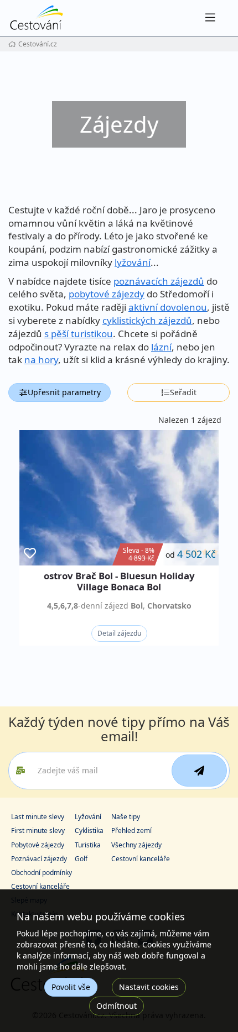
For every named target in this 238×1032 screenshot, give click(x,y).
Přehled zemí (131, 830)
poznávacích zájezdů (158, 281)
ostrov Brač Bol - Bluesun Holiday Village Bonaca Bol (119, 581)
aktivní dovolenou (167, 307)
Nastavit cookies (149, 987)
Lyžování (88, 816)
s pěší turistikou (78, 333)
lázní (161, 346)
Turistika (88, 845)
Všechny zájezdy (136, 845)
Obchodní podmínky (41, 872)
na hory (41, 359)
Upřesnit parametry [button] (64, 392)
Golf (81, 858)
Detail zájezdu (119, 633)
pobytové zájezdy (106, 293)
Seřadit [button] (183, 392)
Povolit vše (70, 987)
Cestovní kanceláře (140, 858)
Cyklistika (89, 830)
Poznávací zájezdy (39, 858)
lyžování (133, 262)
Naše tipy (125, 816)
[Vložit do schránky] (29, 553)
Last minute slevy (37, 816)
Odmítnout (116, 1005)
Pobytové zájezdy (37, 845)
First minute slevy (38, 830)
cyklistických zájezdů (147, 320)
